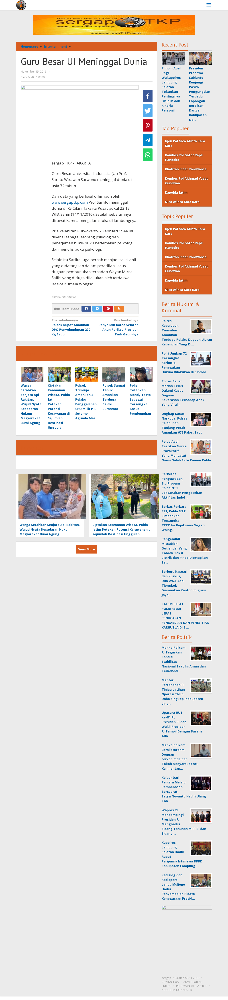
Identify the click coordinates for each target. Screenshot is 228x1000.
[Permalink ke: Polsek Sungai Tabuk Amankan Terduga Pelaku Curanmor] (113, 374)
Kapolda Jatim (176, 192)
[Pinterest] (108, 309)
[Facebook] (86, 309)
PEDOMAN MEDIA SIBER (191, 986)
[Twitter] (97, 309)
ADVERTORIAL (192, 982)
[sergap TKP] (21, 5)
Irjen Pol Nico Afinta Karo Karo (185, 143)
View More (86, 549)
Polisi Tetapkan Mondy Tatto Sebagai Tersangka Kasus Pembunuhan (140, 399)
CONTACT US (170, 982)
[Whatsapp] (148, 154)
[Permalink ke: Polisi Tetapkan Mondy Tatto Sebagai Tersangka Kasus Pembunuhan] (141, 374)
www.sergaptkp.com (70, 202)
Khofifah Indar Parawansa (186, 169)
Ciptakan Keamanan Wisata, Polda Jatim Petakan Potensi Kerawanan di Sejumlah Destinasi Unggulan (121, 529)
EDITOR (166, 986)
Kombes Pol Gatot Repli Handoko (184, 157)
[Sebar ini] (148, 96)
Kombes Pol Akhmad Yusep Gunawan (186, 180)
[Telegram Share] (148, 140)
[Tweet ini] (148, 110)
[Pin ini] (148, 125)
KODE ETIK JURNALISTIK (177, 990)
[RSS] (119, 309)
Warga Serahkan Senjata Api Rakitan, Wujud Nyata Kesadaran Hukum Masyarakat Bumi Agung (31, 404)
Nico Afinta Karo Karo (182, 202)
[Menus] (209, 5)
